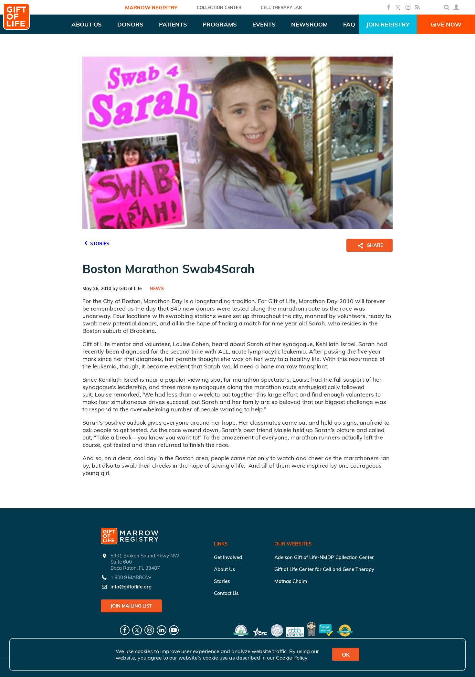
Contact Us (226, 593)
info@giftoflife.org (131, 587)
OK (346, 654)
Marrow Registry (151, 7)
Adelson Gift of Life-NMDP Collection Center (324, 557)
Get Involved (228, 557)
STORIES (99, 244)
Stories (222, 581)
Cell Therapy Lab (281, 7)
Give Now (446, 24)
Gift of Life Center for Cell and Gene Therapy (324, 569)
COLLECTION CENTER (219, 7)
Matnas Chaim (290, 581)
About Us (224, 569)
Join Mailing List (131, 606)
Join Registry (387, 24)
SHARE (375, 245)
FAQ (349, 24)
